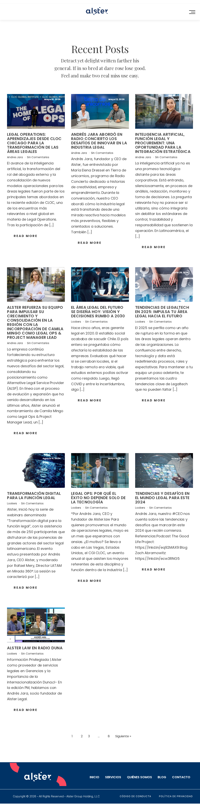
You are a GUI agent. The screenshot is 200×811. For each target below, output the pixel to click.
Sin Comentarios (38, 157)
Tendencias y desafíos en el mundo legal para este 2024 (162, 497)
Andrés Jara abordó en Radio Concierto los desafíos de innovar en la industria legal (99, 140)
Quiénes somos (139, 777)
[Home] (97, 12)
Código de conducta (135, 796)
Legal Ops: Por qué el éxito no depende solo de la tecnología (98, 497)
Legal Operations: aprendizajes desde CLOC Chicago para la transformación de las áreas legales (34, 143)
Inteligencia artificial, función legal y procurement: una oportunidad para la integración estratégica (163, 143)
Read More (26, 236)
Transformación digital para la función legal (34, 495)
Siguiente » (123, 736)
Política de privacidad (176, 796)
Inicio (94, 777)
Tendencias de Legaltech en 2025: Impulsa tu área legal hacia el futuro (162, 311)
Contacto (181, 777)
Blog (162, 777)
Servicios (113, 777)
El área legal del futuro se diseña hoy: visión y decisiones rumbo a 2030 (98, 311)
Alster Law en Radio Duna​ (34, 648)
